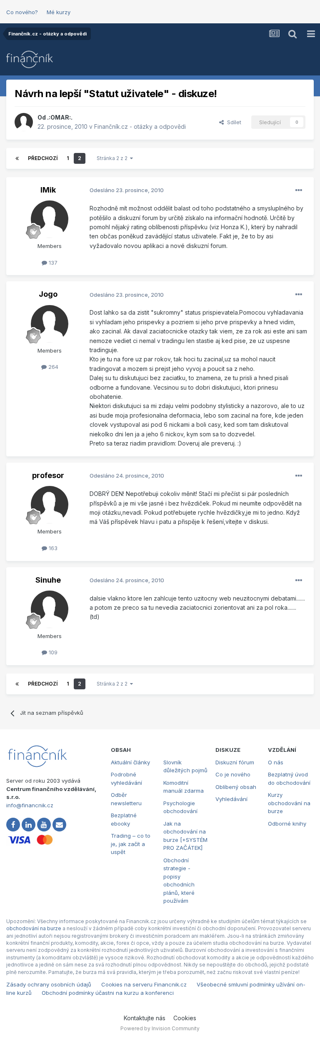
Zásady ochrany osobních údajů (48, 984)
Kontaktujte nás (144, 1017)
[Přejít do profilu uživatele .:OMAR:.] (24, 122)
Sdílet (232, 122)
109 (52, 652)
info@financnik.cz (29, 805)
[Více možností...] (298, 190)
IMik (48, 189)
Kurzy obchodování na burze (289, 802)
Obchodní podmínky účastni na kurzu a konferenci (108, 992)
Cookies (184, 1017)
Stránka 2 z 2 (113, 158)
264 (52, 366)
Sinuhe (48, 580)
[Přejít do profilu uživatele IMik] (49, 219)
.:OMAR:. (59, 117)
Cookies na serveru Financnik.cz (144, 984)
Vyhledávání (231, 799)
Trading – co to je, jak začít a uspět (130, 843)
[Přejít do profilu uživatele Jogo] (49, 324)
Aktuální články (130, 762)
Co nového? (22, 12)
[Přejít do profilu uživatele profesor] (49, 504)
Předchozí (43, 158)
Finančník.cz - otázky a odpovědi (140, 126)
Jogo (48, 294)
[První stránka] (17, 158)
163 (52, 548)
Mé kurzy (58, 12)
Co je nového (232, 774)
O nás (275, 762)
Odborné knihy (287, 823)
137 (52, 262)
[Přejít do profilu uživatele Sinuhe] (49, 609)
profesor (48, 475)
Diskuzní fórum (234, 762)
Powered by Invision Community (160, 1028)
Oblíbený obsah (235, 787)
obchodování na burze (33, 928)
